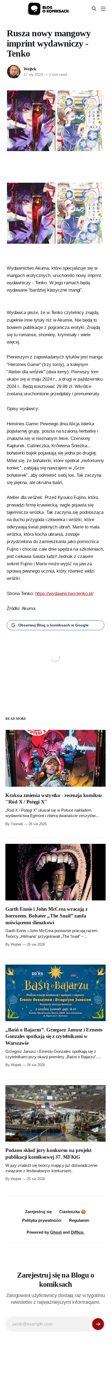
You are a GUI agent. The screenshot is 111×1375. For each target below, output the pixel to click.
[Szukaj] (94, 8)
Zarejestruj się (38, 1211)
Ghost (56, 1232)
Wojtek (29, 69)
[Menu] (103, 8)
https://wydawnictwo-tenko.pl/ (64, 593)
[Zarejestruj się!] (98, 1324)
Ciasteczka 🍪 (72, 1211)
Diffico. (77, 1232)
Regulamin (79, 1220)
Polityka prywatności (41, 1220)
